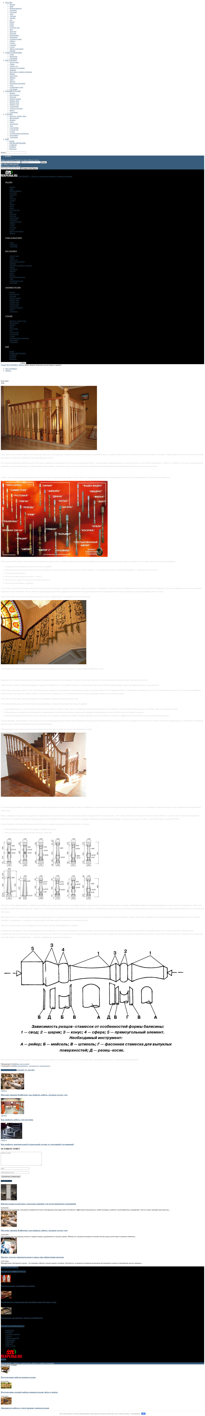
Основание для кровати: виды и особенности (22, 1318)
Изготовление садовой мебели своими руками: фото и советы (29, 1392)
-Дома (11, 54)
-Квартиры (13, 56)
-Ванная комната (15, 8)
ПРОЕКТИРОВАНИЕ (17, 143)
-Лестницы (13, 76)
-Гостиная (13, 12)
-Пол (11, 29)
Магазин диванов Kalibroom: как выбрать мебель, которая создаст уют (34, 1095)
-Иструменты (14, 95)
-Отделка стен (14, 28)
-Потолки (12, 31)
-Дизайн (12, 18)
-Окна (11, 80)
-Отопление (13, 124)
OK (143, 1413)
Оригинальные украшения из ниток (18, 1286)
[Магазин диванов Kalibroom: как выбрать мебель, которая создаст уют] (12, 1089)
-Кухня (11, 22)
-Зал (10, 20)
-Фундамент (13, 135)
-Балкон (12, 4)
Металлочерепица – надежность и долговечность (32, 1066)
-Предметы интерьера (17, 83)
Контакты (13, 149)
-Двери (12, 64)
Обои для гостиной (22, 1064)
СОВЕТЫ (13, 145)
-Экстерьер (13, 58)
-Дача (11, 14)
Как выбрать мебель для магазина (17, 1120)
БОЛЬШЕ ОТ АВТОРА (25, 1070)
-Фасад (11, 110)
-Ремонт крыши (15, 99)
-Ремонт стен (14, 105)
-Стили (12, 47)
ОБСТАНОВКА (11, 60)
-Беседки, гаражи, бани (17, 116)
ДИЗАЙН (8, 3)
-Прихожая (13, 37)
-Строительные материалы (19, 133)
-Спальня (12, 45)
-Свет (11, 85)
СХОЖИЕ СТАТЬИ (8, 1070)
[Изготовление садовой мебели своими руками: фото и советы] (6, 1388)
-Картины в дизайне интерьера (20, 72)
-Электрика (13, 112)
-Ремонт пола (14, 103)
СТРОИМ (8, 114)
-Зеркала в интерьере (17, 68)
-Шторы (12, 51)
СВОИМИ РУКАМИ (13, 91)
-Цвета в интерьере (16, 49)
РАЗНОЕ (12, 147)
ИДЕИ (11, 141)
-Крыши (12, 120)
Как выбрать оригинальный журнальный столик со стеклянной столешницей (37, 1144)
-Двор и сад (13, 66)
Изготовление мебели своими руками (18, 1377)
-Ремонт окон (14, 101)
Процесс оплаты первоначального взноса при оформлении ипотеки (32, 1257)
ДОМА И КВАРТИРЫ (13, 53)
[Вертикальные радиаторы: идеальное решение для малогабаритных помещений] (9, 1200)
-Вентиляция (14, 118)
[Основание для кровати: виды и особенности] (6, 1314)
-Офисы (12, 41)
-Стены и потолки (16, 108)
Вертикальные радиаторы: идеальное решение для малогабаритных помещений (38, 1204)
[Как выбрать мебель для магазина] (12, 1113)
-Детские (12, 16)
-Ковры (12, 74)
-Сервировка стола (16, 87)
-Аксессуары (14, 62)
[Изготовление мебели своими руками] (5, 1373)
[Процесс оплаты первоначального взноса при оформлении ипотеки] (9, 1253)
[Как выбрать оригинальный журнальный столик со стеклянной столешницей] (11, 1138)
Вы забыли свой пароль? (10, 164)
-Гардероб (13, 10)
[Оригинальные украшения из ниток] (6, 1282)
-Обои (11, 24)
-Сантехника (14, 106)
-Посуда (12, 81)
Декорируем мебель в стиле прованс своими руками (25, 1408)
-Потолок (12, 33)
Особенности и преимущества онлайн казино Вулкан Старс (28, 1302)
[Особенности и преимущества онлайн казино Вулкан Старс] (6, 1298)
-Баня (11, 6)
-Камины (12, 70)
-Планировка (14, 35)
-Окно (11, 26)
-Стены (12, 43)
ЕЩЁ (7, 139)
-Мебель (12, 78)
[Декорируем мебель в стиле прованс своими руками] (6, 1404)
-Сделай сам (13, 130)
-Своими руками (15, 39)
